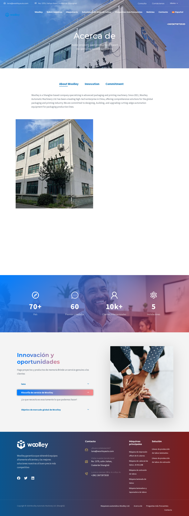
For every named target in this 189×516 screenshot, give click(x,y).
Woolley (39, 12)
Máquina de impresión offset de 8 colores (138, 454)
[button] (55, 384)
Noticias (150, 12)
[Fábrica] (134, 140)
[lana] (54, 163)
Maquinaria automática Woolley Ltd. (115, 506)
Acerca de (138, 506)
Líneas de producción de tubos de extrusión (161, 460)
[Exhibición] (74, 232)
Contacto (163, 12)
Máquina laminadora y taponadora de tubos (138, 490)
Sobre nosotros (54, 12)
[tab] (68, 84)
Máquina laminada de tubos (137, 481)
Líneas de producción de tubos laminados (161, 451)
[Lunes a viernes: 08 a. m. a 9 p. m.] (105, 474)
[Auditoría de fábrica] (34, 232)
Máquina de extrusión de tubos (138, 472)
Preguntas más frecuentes (128, 12)
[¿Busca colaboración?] (105, 450)
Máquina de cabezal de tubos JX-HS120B (138, 463)
